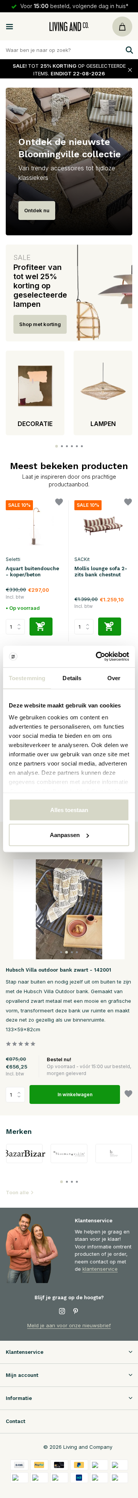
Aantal (18, 1094)
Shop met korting (40, 324)
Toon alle (17, 1192)
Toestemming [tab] (27, 677)
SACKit (82, 559)
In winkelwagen (75, 1094)
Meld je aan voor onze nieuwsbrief (69, 1325)
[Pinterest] (76, 1311)
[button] (56, 446)
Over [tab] (113, 677)
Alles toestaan (69, 809)
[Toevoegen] (41, 627)
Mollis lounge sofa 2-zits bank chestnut (100, 572)
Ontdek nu (36, 210)
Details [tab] (71, 677)
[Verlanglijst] (59, 503)
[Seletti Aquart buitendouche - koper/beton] (34, 526)
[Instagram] (62, 1311)
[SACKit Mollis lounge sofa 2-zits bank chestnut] (102, 526)
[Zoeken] (128, 50)
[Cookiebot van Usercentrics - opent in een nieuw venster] (97, 657)
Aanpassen (65, 835)
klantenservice (100, 1269)
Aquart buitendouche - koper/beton (32, 572)
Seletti (13, 559)
